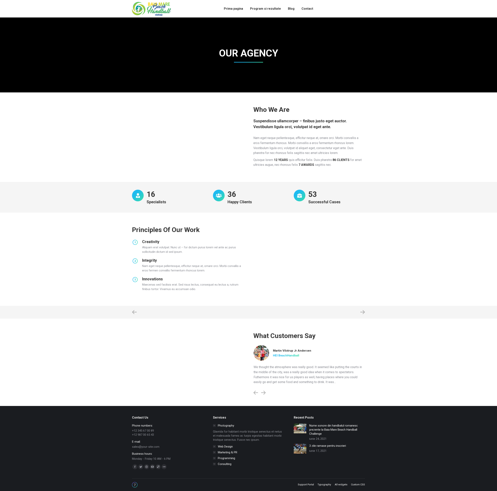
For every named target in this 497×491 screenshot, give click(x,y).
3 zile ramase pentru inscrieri (327, 446)
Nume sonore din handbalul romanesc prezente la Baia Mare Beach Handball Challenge (333, 429)
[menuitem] (233, 8)
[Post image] (300, 428)
